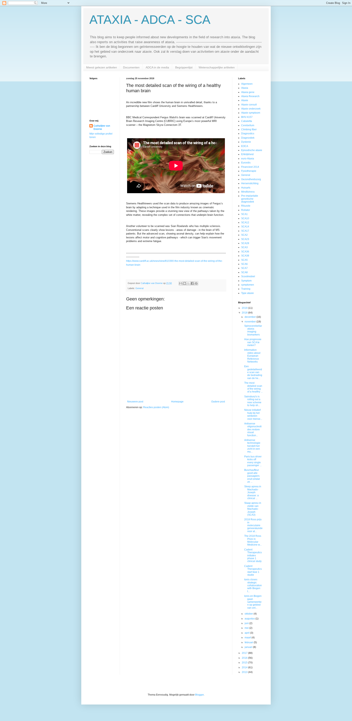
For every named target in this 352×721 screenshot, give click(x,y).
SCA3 (244, 247)
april (247, 632)
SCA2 (244, 234)
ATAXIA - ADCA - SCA (149, 19)
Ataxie (244, 100)
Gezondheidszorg (251, 179)
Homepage (177, 401)
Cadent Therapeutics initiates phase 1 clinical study (253, 555)
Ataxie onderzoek (251, 108)
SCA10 (245, 218)
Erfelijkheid (247, 154)
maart (248, 637)
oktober (249, 613)
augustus (250, 618)
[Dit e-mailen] (181, 283)
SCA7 (244, 268)
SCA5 (244, 260)
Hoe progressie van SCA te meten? (252, 342)
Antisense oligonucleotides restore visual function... (253, 429)
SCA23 (245, 239)
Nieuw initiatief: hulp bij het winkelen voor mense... (253, 414)
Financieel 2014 (250, 166)
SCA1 (244, 214)
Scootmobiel (248, 276)
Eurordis (246, 162)
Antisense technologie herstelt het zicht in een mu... (252, 446)
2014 (245, 667)
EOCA (244, 146)
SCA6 (244, 264)
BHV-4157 (247, 117)
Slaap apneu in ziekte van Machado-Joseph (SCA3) (252, 509)
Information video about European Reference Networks (252, 355)
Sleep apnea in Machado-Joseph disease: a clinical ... (252, 492)
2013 (245, 672)
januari (249, 647)
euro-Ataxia (247, 158)
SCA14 (245, 226)
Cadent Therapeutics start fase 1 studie (253, 570)
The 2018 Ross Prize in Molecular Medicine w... (253, 540)
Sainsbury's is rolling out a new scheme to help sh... (252, 401)
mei (247, 628)
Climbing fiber (249, 129)
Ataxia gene (247, 92)
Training (245, 288)
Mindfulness (248, 191)
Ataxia (244, 88)
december (250, 317)
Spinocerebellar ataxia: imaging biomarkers (253, 330)
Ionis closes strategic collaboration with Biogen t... (253, 585)
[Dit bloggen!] (185, 283)
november (250, 321)
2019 (245, 308)
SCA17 (245, 230)
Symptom (246, 280)
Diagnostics (247, 133)
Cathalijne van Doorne (102, 127)
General (139, 288)
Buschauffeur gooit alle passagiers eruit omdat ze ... (252, 476)
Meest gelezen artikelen (101, 67)
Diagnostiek (247, 137)
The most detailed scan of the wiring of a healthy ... (253, 387)
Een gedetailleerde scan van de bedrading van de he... (253, 372)
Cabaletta (246, 121)
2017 (245, 653)
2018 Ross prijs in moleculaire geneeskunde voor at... (253, 525)
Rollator (245, 210)
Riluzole (245, 205)
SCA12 (245, 222)
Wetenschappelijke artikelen (217, 67)
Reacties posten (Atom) (156, 407)
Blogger (199, 694)
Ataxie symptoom (250, 112)
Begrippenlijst (183, 67)
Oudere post (218, 401)
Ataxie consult (249, 104)
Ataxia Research (250, 96)
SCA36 (245, 251)
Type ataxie (247, 293)
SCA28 (245, 243)
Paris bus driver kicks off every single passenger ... (253, 461)
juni (247, 623)
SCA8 (244, 272)
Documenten (131, 67)
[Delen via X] (188, 283)
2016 (245, 657)
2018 (245, 312)
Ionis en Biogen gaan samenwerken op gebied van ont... (253, 602)
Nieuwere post (135, 401)
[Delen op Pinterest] (196, 283)
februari (249, 642)
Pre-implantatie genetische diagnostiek (249, 198)
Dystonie (246, 141)
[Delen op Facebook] (192, 283)
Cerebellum (247, 125)
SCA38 (245, 255)
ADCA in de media (157, 67)
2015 (245, 662)
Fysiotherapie (248, 171)
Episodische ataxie (251, 150)
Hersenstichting (249, 183)
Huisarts (245, 187)
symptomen (247, 284)
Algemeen (247, 83)
